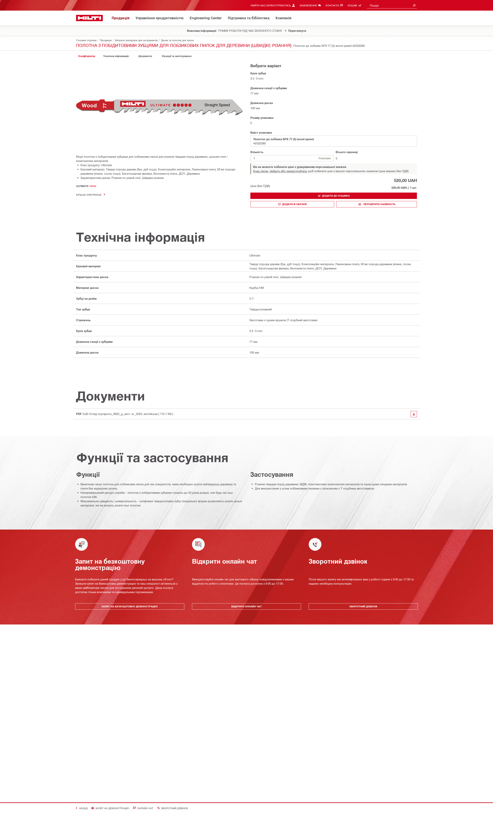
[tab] (86, 56)
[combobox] (392, 5)
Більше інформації (88, 194)
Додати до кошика (336, 195)
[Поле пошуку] (414, 5)
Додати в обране (294, 204)
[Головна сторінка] (89, 18)
